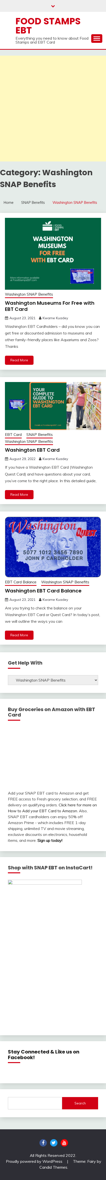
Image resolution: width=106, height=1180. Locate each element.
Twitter (53, 1143)
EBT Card (13, 434)
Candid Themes (53, 1167)
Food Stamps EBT (48, 26)
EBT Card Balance (20, 582)
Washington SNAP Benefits (29, 294)
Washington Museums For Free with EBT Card (49, 306)
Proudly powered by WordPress (34, 1161)
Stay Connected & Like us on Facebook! (43, 1054)
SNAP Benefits (39, 434)
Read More (19, 360)
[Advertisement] (53, 108)
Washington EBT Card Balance (43, 590)
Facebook (43, 1143)
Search (80, 1103)
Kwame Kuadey (55, 318)
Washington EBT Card (32, 449)
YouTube (64, 1143)
